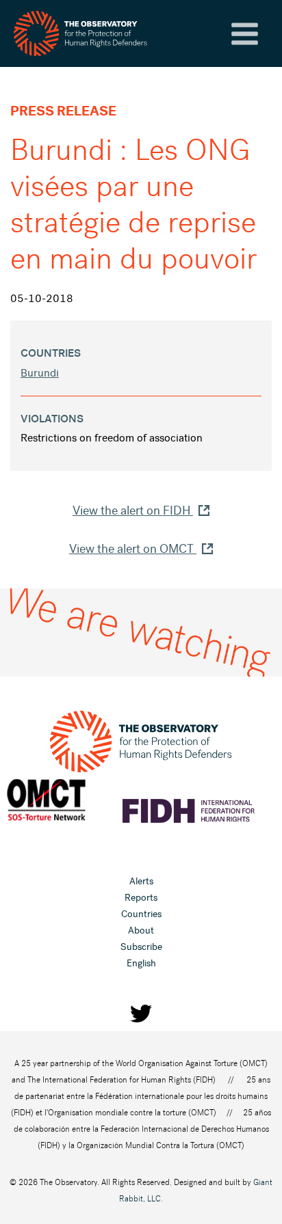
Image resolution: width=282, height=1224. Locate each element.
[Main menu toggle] (244, 33)
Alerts (141, 881)
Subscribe (141, 947)
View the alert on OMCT (132, 548)
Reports (141, 897)
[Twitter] (141, 1013)
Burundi (40, 372)
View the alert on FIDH (133, 510)
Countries (141, 914)
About (141, 930)
